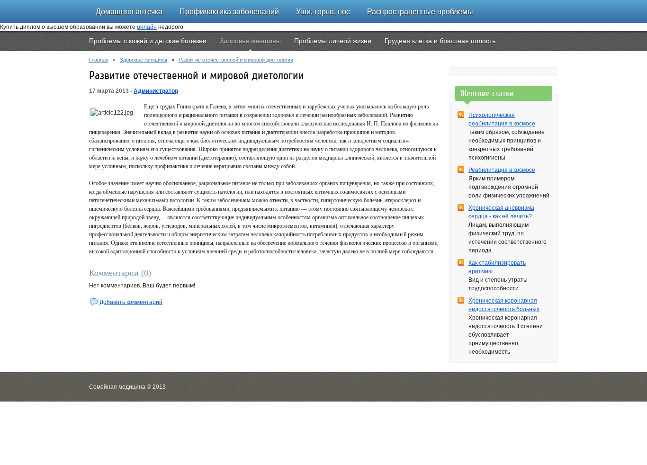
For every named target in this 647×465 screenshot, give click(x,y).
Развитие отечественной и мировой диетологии (236, 60)
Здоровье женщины (143, 60)
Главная (98, 60)
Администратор (156, 91)
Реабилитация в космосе (501, 170)
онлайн (147, 27)
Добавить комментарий (130, 302)
